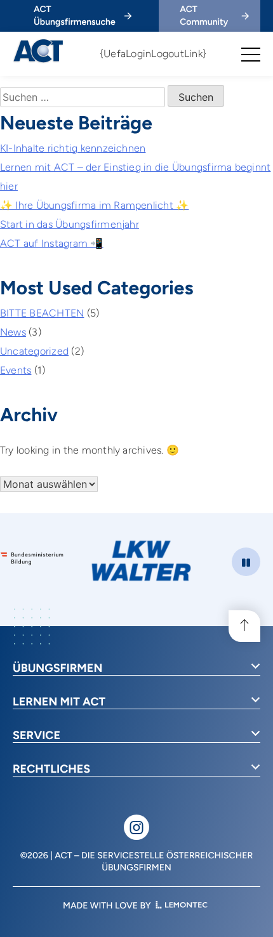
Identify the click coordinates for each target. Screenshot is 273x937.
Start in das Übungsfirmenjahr (69, 224)
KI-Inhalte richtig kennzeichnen (72, 148)
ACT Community (204, 15)
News (13, 332)
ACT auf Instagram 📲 (51, 243)
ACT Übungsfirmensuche (75, 15)
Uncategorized (34, 351)
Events (15, 370)
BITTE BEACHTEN (42, 313)
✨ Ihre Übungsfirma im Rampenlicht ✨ (94, 205)
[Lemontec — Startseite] (181, 905)
